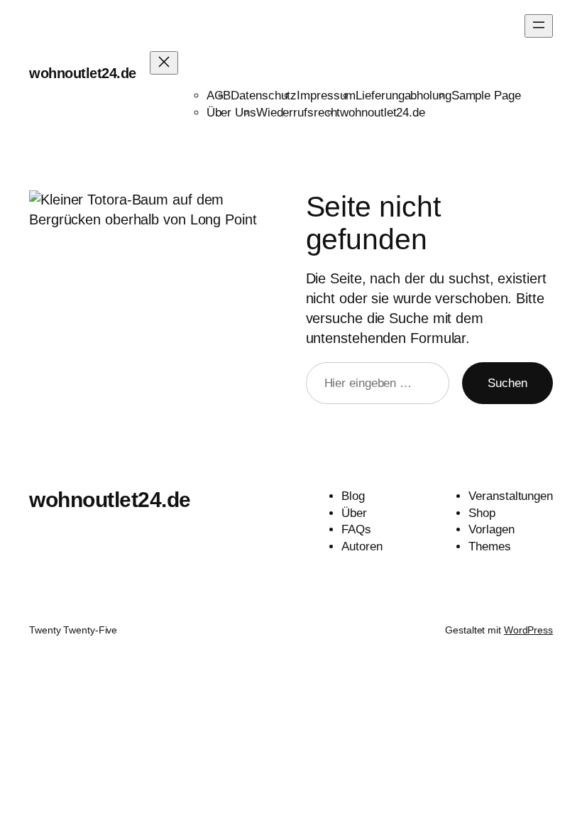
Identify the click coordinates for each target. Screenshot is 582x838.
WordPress (528, 630)
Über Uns (231, 112)
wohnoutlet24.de (82, 73)
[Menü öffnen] (539, 26)
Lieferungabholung (403, 95)
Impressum (326, 95)
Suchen (507, 383)
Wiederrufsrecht (298, 112)
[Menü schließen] (164, 63)
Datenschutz (264, 95)
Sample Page (486, 95)
